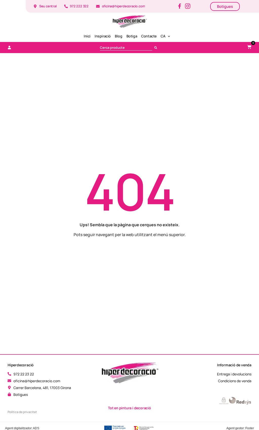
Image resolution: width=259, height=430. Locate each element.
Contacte (149, 36)
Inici (87, 36)
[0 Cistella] (249, 47)
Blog (118, 36)
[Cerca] (156, 47)
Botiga (131, 36)
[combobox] (126, 47)
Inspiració (103, 36)
